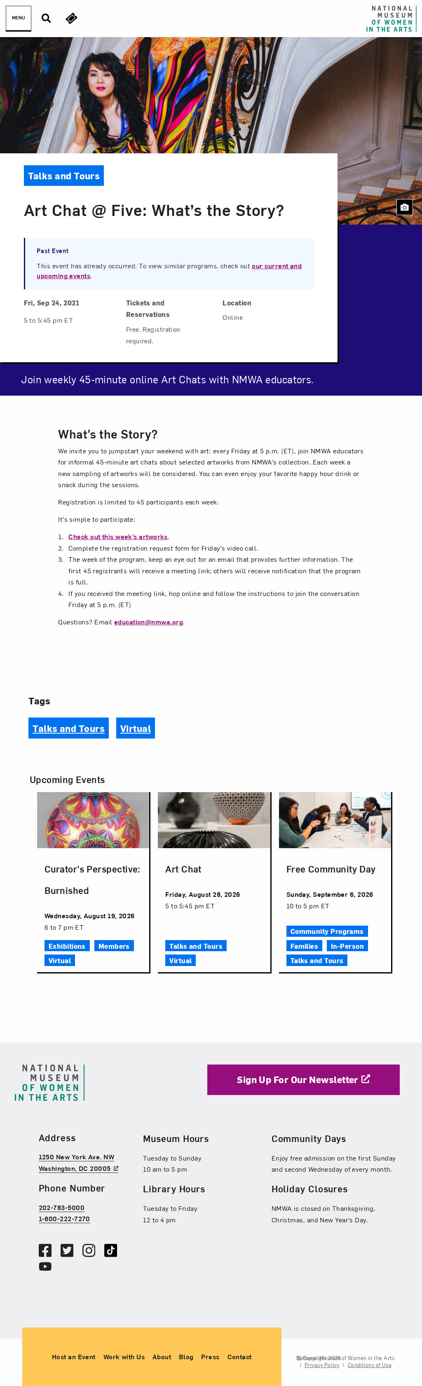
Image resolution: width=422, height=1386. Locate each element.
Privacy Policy (322, 1364)
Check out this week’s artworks (118, 536)
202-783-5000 (61, 1207)
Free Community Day (331, 869)
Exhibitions (67, 945)
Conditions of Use (370, 1364)
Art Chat (183, 869)
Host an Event (74, 1356)
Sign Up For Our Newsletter (298, 1079)
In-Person (347, 945)
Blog (186, 1356)
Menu (18, 17)
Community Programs (327, 931)
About (161, 1356)
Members (114, 945)
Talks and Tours (69, 728)
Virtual (135, 728)
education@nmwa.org (148, 621)
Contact (239, 1356)
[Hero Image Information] (404, 207)
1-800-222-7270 (64, 1218)
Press (210, 1356)
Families (305, 945)
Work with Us (124, 1356)
